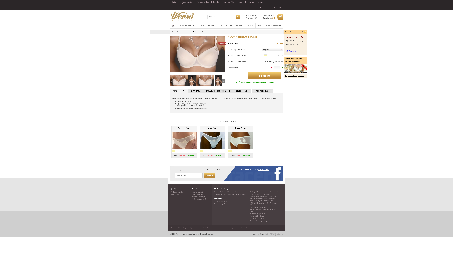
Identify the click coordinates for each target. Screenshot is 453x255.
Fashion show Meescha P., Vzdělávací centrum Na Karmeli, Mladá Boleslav (263, 197)
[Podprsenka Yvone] (197, 54)
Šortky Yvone (240, 128)
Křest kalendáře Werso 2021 (259, 194)
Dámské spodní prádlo (188, 26)
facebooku (263, 169)
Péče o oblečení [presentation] (242, 91)
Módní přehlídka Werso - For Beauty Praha (264, 192)
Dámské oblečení (208, 26)
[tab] (179, 91)
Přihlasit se (250, 16)
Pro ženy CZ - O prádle (257, 218)
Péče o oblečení (197, 194)
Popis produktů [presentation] (179, 91)
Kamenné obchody (203, 2)
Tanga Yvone (212, 128)
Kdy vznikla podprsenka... (258, 207)
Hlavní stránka (177, 32)
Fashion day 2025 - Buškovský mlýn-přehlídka (230, 194)
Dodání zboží (175, 194)
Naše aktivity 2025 (220, 204)
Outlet (239, 26)
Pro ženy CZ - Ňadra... (257, 216)
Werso (172, 16)
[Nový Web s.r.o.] (274, 234)
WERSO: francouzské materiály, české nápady (263, 210)
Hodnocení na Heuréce (179, 4)
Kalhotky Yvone (184, 128)
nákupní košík (269, 15)
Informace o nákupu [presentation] (262, 91)
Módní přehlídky (228, 2)
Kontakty (216, 2)
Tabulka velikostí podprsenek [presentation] (218, 91)
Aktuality (241, 2)
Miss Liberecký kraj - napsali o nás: (262, 201)
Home (260, 26)
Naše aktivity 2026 (220, 201)
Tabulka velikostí (197, 192)
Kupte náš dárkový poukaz (294, 76)
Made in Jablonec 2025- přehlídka (225, 192)
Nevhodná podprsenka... (258, 214)
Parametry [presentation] (195, 91)
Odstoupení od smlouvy (255, 2)
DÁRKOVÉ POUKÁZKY (273, 26)
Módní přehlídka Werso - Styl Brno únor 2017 (263, 204)
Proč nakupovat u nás (199, 199)
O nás (174, 2)
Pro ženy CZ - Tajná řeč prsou (260, 221)
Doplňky (249, 26)
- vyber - (266, 49)
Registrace (249, 18)
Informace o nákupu (198, 197)
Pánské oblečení (225, 26)
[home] (173, 25)
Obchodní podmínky (186, 2)
